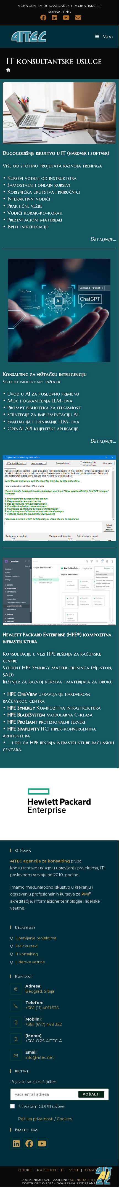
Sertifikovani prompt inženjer (31, 381)
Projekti (46, 1170)
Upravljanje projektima (36, 938)
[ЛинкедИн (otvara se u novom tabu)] (54, 18)
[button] (104, 1175)
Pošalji (91, 1094)
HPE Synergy (21, 708)
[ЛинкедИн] (16, 1143)
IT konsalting (27, 954)
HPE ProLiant (22, 722)
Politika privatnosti (31, 1118)
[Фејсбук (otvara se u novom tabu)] (43, 18)
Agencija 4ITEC (83, 1180)
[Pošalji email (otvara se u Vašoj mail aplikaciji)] (76, 18)
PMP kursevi (27, 946)
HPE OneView (22, 694)
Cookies (64, 1118)
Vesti (74, 1170)
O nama (93, 1170)
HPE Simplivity (23, 729)
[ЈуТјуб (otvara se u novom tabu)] (66, 18)
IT (62, 1170)
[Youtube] (41, 1143)
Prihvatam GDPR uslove (41, 1106)
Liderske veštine (30, 962)
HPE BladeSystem (26, 715)
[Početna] (8, 69)
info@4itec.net (39, 1057)
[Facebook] (29, 1143)
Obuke (25, 1170)
